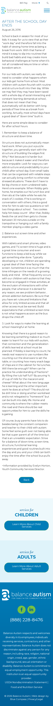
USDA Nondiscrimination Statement (26, 682)
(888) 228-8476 (26, 619)
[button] (47, 3)
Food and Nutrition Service (26, 687)
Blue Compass (18, 699)
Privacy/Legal (35, 699)
